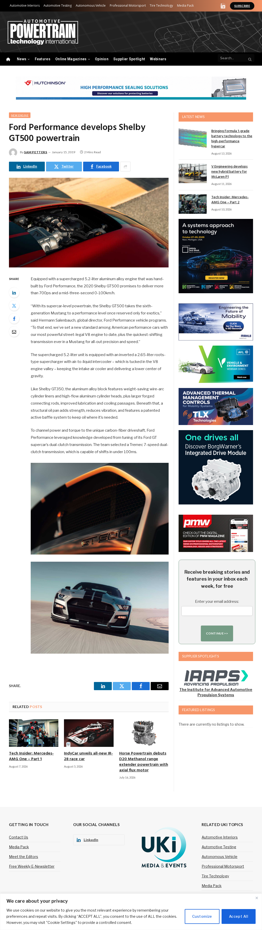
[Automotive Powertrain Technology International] (43, 32)
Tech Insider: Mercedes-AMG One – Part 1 (31, 756)
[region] (131, 911)
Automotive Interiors (25, 5)
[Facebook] (14, 318)
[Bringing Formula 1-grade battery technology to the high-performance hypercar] (193, 138)
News (21, 59)
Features (42, 59)
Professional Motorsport (128, 5)
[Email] (14, 331)
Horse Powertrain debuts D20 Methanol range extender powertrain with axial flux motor (143, 762)
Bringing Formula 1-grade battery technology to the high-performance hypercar (231, 139)
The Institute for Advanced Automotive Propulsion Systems (215, 692)
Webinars (158, 59)
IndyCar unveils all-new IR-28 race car (88, 756)
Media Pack (185, 5)
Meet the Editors (23, 856)
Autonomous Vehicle (91, 5)
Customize (202, 916)
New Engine (19, 115)
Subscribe (242, 5)
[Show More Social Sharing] (125, 166)
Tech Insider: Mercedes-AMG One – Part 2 (230, 200)
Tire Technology (161, 5)
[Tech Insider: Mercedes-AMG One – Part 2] (193, 204)
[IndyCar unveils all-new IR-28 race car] (88, 733)
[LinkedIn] (14, 292)
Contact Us (18, 837)
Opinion (101, 59)
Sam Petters (35, 152)
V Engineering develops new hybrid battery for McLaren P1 (229, 172)
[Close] (257, 898)
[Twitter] (14, 305)
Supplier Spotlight (129, 59)
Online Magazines (70, 59)
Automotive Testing (57, 5)
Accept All (238, 916)
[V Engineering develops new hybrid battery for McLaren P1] (193, 173)
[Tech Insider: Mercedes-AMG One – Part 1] (33, 733)
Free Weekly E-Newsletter (31, 866)
